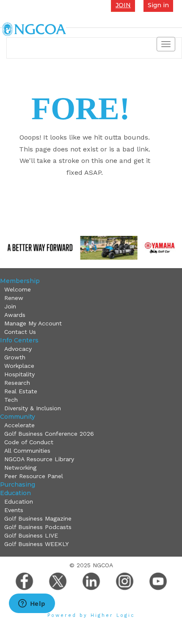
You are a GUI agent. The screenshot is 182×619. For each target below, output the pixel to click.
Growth (14, 357)
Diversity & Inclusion (32, 408)
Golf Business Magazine (38, 518)
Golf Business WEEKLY (36, 544)
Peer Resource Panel (33, 476)
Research (17, 382)
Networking (20, 467)
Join (10, 306)
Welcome (17, 289)
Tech (11, 399)
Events (13, 510)
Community (17, 416)
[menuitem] (92, 289)
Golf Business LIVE (31, 535)
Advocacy (18, 348)
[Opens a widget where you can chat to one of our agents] (31, 604)
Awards (14, 314)
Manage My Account (33, 323)
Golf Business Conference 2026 (49, 433)
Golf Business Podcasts (38, 527)
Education (15, 493)
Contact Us (20, 331)
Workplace (19, 365)
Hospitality (19, 374)
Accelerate (19, 425)
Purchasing (17, 484)
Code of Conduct (28, 442)
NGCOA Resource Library (39, 459)
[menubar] (90, 310)
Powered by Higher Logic (91, 615)
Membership (20, 281)
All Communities (27, 450)
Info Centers (19, 340)
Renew (13, 297)
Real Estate (20, 391)
